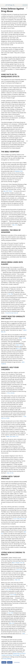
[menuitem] (2, 1)
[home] (2, 1)
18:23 (10, 191)
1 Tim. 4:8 (7, 589)
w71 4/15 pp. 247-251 (11, 5)
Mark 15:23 (22, 338)
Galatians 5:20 (18, 171)
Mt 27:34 (18, 348)
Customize (17, 662)
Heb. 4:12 (17, 580)
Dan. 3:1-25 (10, 473)
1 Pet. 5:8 (10, 294)
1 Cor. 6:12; (8, 313)
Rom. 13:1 (15, 436)
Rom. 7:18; (15, 562)
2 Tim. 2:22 (23, 518)
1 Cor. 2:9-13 (19, 569)
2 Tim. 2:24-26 (10, 393)
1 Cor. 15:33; (16, 518)
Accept (4, 662)
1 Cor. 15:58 (13, 594)
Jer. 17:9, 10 (21, 562)
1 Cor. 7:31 (10, 613)
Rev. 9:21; (6, 191)
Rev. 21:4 (11, 623)
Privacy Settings (7, 658)
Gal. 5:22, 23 (14, 313)
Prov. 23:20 (6, 418)
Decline (10, 662)
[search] (26, 2)
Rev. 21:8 (14, 225)
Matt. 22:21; (9, 436)
